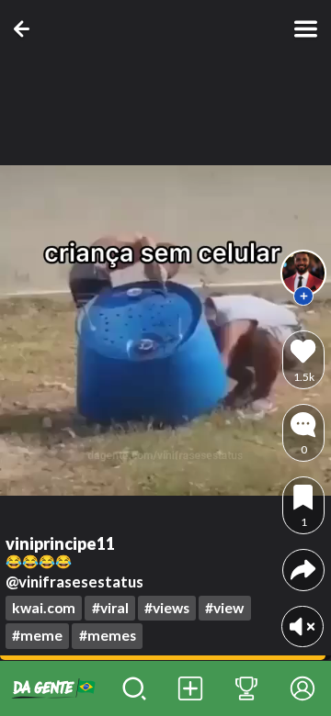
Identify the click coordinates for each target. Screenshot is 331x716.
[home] (53, 688)
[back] (25, 29)
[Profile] (303, 688)
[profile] (303, 273)
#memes (107, 635)
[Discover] (135, 688)
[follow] (303, 296)
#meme (37, 635)
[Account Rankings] (247, 688)
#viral (110, 607)
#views (166, 607)
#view (224, 607)
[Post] (191, 688)
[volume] (302, 626)
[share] (303, 569)
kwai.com (43, 607)
